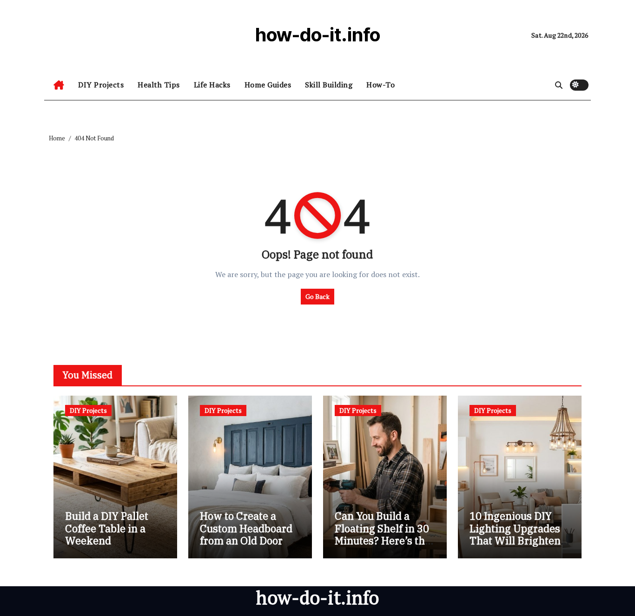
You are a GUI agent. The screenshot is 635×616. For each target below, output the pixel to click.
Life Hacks (212, 84)
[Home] (58, 85)
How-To (380, 84)
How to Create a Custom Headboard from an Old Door (246, 528)
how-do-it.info (317, 34)
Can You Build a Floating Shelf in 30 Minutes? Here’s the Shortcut (382, 534)
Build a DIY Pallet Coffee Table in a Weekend (106, 528)
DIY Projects (101, 84)
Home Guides (268, 84)
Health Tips (159, 84)
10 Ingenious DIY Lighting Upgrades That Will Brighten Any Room (515, 534)
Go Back (317, 296)
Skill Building (328, 84)
